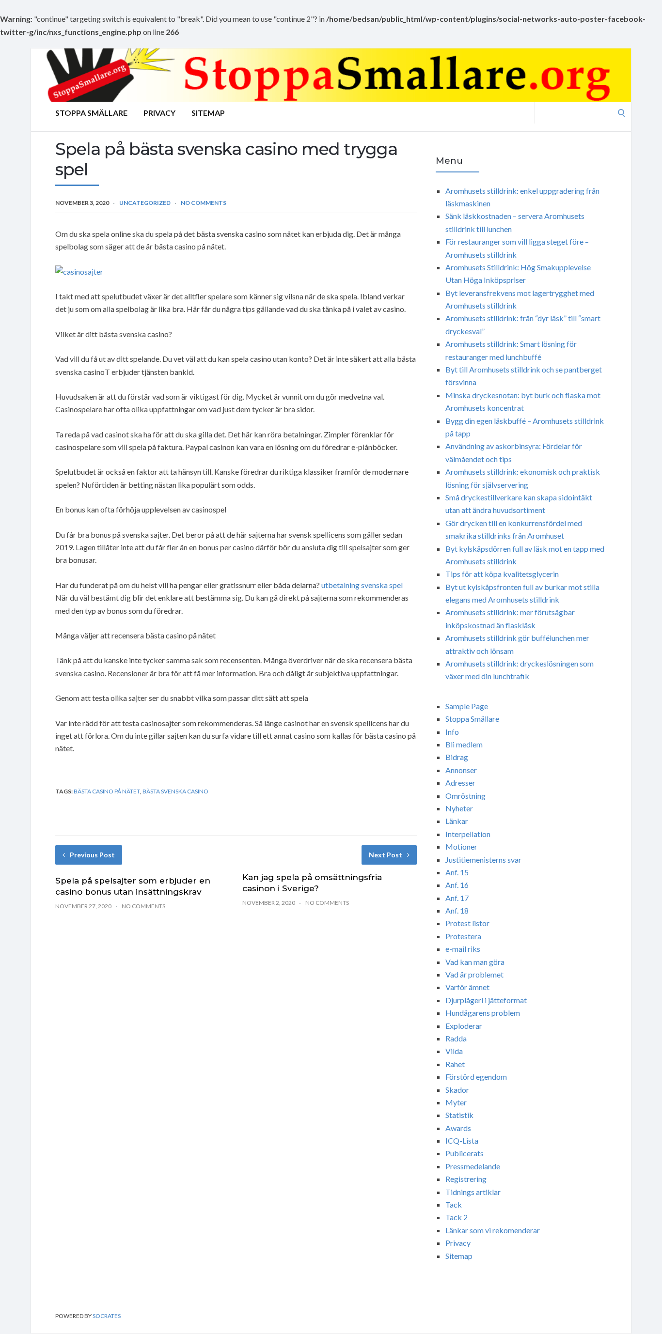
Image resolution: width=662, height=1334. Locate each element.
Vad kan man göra (474, 961)
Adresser (460, 782)
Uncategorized (145, 202)
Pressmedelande (472, 1166)
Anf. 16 (457, 884)
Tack (453, 1204)
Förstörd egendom (476, 1076)
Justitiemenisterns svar (483, 859)
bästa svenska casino (175, 791)
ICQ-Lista (461, 1140)
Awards (458, 1127)
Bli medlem (464, 744)
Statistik (459, 1114)
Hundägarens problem (482, 1012)
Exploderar (463, 1025)
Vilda (454, 1050)
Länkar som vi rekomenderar (492, 1230)
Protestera (463, 936)
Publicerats (464, 1153)
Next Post (385, 855)
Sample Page (466, 706)
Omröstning (465, 795)
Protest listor (467, 923)
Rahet (455, 1064)
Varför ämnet (467, 987)
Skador (457, 1089)
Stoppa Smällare (91, 112)
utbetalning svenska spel (362, 584)
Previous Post (92, 855)
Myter (456, 1102)
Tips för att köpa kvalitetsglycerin (502, 573)
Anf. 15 (457, 872)
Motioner (461, 846)
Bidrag (456, 756)
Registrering (466, 1178)
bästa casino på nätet (107, 791)
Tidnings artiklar (473, 1191)
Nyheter (459, 808)
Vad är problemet (474, 974)
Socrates (107, 1315)
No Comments (203, 202)
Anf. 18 (457, 910)
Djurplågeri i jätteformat (486, 1000)
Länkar (456, 820)
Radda (456, 1038)
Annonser (461, 770)
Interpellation (467, 833)
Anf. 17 (457, 897)
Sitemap (208, 112)
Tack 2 (456, 1217)
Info (452, 731)
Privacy (159, 112)
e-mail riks (462, 948)
